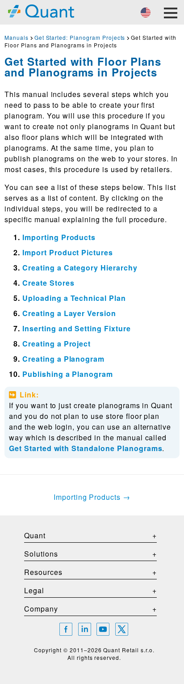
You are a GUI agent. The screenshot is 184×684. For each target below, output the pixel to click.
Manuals (16, 37)
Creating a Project (56, 343)
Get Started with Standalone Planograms (85, 448)
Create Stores (48, 283)
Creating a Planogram (63, 359)
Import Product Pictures (67, 252)
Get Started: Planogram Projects (79, 37)
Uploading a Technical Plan (74, 298)
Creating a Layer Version (69, 313)
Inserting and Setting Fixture (76, 328)
